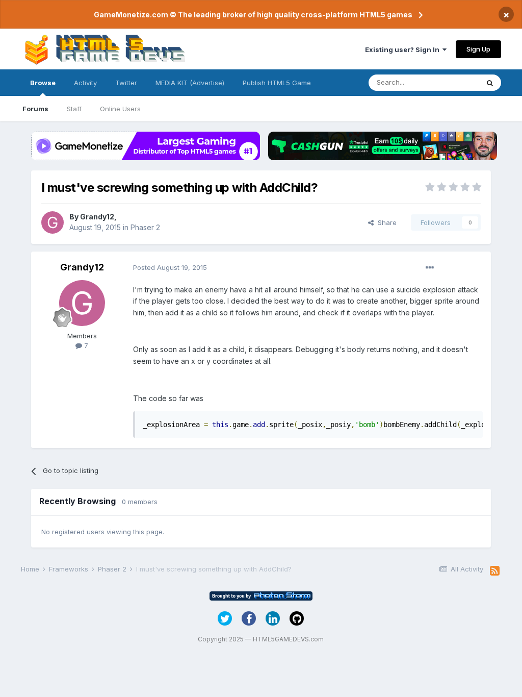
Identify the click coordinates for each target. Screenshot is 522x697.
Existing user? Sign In (403, 49)
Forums (35, 109)
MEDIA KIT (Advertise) (189, 83)
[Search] (490, 82)
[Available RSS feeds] (494, 571)
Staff (74, 109)
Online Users (120, 109)
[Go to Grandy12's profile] (52, 222)
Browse (43, 83)
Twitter (126, 83)
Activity (85, 83)
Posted (170, 267)
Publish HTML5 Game (277, 83)
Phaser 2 (145, 227)
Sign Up (478, 49)
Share (385, 222)
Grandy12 (97, 216)
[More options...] (430, 268)
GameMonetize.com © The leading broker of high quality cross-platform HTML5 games (253, 14)
